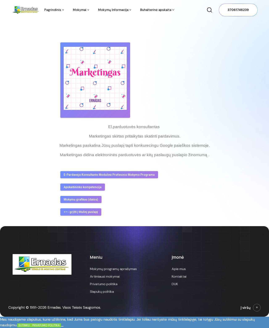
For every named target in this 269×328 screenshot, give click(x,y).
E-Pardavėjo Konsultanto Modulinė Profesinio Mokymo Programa (109, 174)
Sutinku (24, 325)
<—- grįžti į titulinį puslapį (81, 212)
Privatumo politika (46, 325)
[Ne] (62, 326)
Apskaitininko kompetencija (83, 187)
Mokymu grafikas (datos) (81, 199)
